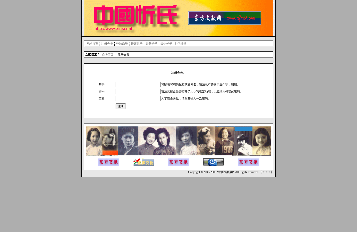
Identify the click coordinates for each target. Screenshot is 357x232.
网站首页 (92, 43)
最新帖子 (151, 43)
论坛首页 (107, 54)
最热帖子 (166, 43)
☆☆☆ (266, 172)
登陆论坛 (122, 43)
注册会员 (107, 43)
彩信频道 (180, 43)
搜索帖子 (137, 43)
